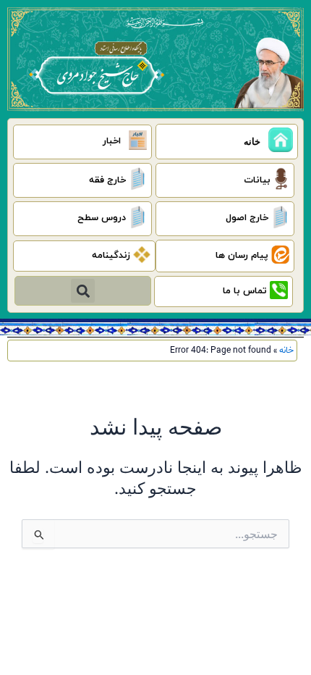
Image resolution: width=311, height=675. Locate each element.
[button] (83, 291)
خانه (286, 350)
